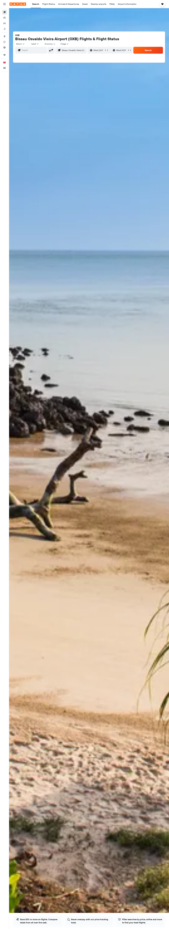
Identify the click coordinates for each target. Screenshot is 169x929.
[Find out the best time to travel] (4, 47)
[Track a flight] (4, 42)
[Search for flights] (4, 12)
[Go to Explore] (4, 36)
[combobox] (20, 44)
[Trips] (4, 55)
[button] (4, 4)
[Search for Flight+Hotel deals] (4, 28)
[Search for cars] (4, 23)
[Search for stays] (4, 17)
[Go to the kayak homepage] (18, 4)
